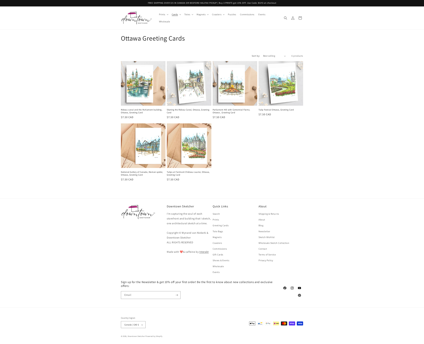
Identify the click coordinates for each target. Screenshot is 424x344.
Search (216, 213)
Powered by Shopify (153, 336)
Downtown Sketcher (136, 336)
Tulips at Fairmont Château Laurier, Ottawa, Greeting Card (188, 173)
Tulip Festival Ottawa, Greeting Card (276, 109)
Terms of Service (267, 254)
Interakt (204, 252)
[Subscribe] (176, 295)
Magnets (217, 237)
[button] (163, 14)
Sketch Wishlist (267, 237)
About (262, 219)
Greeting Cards (221, 225)
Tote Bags (218, 231)
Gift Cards (218, 254)
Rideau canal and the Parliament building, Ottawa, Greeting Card (141, 111)
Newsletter (264, 231)
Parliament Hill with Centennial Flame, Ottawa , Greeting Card (231, 111)
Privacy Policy (266, 260)
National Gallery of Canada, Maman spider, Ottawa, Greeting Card (142, 173)
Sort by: (256, 55)
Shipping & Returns (269, 213)
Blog (261, 225)
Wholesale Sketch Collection (274, 242)
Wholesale (218, 266)
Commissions (220, 248)
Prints (216, 219)
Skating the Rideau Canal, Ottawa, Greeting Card (188, 111)
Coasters (217, 242)
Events (216, 272)
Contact (263, 248)
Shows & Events (221, 260)
